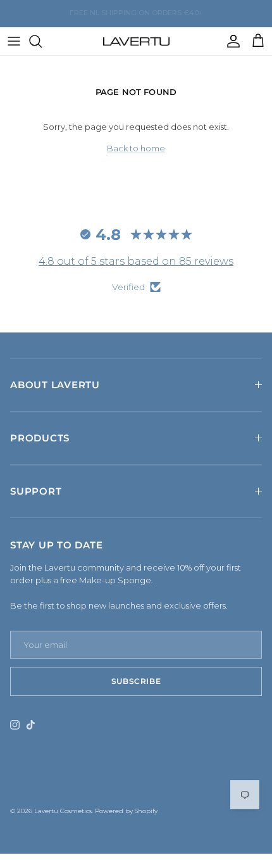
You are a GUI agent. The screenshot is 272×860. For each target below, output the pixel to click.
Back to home (136, 148)
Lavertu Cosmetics (63, 811)
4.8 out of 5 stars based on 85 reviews (136, 261)
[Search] (42, 41)
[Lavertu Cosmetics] (136, 41)
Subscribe (136, 681)
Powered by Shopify (126, 811)
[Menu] (14, 41)
